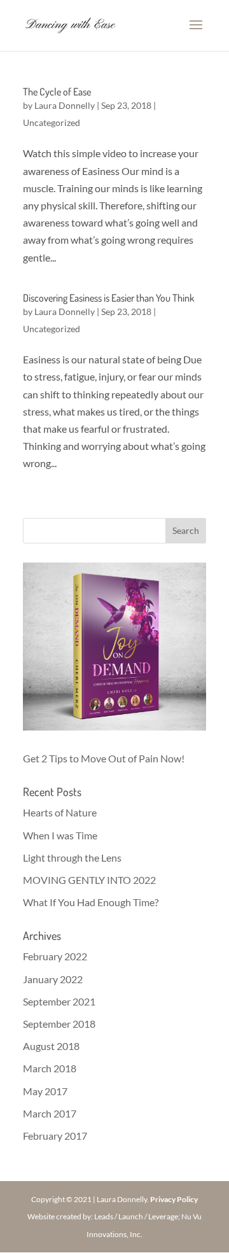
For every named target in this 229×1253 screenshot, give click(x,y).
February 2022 (55, 956)
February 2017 (55, 1136)
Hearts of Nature (60, 812)
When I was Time (60, 835)
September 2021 (59, 1001)
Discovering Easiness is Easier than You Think (108, 297)
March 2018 (49, 1068)
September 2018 (59, 1024)
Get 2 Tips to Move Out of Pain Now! (103, 758)
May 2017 (45, 1091)
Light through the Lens (72, 857)
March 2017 (49, 1113)
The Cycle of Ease (57, 91)
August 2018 (51, 1046)
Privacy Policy (174, 1199)
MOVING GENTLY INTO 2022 (89, 880)
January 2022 (53, 979)
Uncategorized (51, 122)
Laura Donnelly (64, 105)
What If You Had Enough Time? (90, 902)
